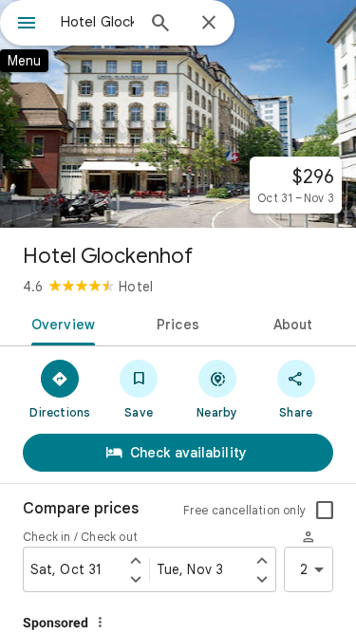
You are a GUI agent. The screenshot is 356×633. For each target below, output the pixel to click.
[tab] (60, 322)
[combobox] (97, 21)
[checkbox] (324, 510)
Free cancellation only (244, 510)
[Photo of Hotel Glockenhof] (178, 114)
